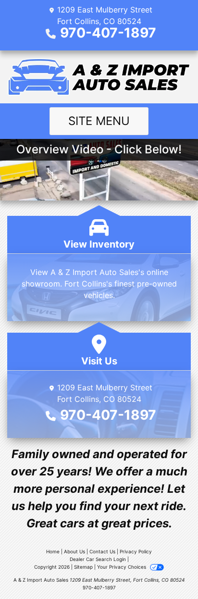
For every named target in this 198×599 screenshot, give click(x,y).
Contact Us (102, 551)
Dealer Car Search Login (98, 559)
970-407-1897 (108, 33)
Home (53, 551)
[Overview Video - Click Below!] (99, 169)
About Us (74, 551)
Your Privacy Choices (122, 567)
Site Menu (99, 121)
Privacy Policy (136, 551)
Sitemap (83, 567)
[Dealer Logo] (99, 77)
